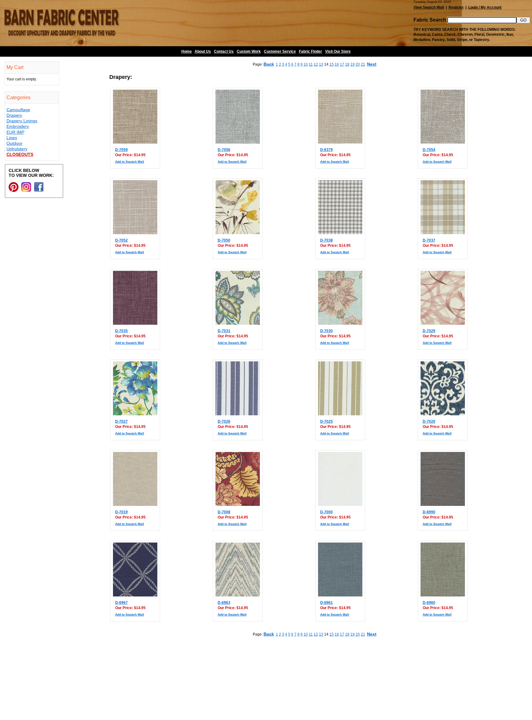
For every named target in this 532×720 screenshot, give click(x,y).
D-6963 (224, 602)
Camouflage (18, 109)
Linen (11, 137)
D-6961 (326, 602)
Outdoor (14, 143)
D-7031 (224, 331)
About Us (203, 51)
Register (456, 7)
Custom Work (249, 51)
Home (186, 51)
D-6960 (429, 602)
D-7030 (326, 331)
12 (316, 64)
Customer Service (280, 51)
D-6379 (326, 150)
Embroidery (17, 126)
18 (347, 64)
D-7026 (224, 421)
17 (342, 64)
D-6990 (429, 512)
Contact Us (224, 51)
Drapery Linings (21, 120)
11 (311, 64)
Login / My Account (485, 7)
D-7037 (429, 240)
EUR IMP (15, 132)
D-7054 (429, 150)
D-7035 (121, 331)
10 (306, 64)
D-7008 (224, 512)
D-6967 (121, 602)
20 (358, 64)
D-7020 (429, 421)
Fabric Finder (310, 51)
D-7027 (121, 421)
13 (321, 64)
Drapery (14, 115)
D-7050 (224, 240)
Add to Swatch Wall (129, 161)
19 (352, 64)
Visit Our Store (338, 51)
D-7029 (429, 331)
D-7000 (326, 512)
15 (331, 64)
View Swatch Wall (428, 7)
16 (337, 64)
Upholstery (16, 148)
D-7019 (121, 512)
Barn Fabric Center (61, 23)
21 (363, 64)
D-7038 (326, 240)
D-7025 (326, 421)
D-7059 (121, 150)
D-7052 (121, 240)
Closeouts (19, 154)
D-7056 (224, 150)
